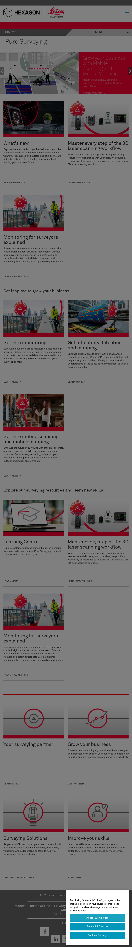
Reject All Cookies (97, 926)
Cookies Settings (98, 935)
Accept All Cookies (97, 917)
